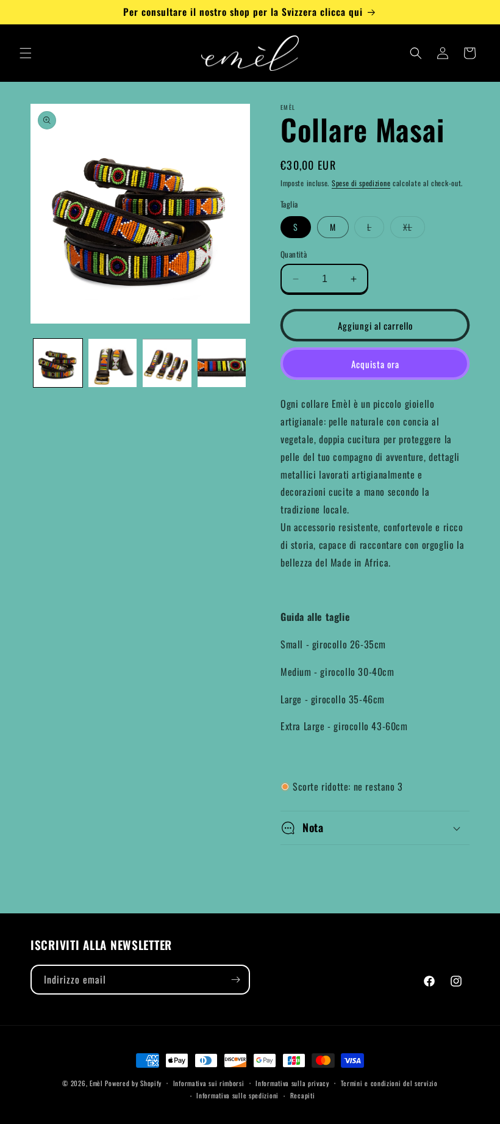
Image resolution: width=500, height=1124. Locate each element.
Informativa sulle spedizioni (237, 1095)
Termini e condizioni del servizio (389, 1083)
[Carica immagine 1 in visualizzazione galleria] (58, 363)
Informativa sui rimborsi (209, 1083)
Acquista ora (375, 364)
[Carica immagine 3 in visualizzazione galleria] (167, 363)
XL (414, 229)
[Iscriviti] (235, 980)
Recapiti (302, 1095)
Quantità (293, 254)
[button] (25, 53)
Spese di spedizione (361, 183)
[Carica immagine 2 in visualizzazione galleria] (112, 363)
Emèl (96, 1083)
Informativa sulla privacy (292, 1083)
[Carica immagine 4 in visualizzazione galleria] (222, 363)
